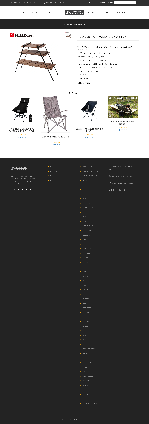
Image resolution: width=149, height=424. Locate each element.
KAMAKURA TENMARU (90, 176)
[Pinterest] (30, 189)
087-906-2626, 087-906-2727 (56, 2)
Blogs (52, 180)
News (52, 176)
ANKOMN (86, 358)
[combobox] (125, 2)
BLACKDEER (87, 267)
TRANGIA (86, 285)
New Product (94, 12)
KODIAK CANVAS (89, 226)
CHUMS (85, 262)
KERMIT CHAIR (88, 208)
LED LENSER (87, 312)
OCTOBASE (87, 235)
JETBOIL (86, 394)
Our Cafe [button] (48, 12)
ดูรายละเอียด (22, 137)
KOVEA (85, 198)
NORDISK (86, 258)
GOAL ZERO (87, 308)
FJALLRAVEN (87, 271)
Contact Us (122, 12)
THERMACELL (87, 344)
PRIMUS (85, 340)
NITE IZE (86, 385)
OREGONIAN (87, 230)
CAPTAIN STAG (88, 371)
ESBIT (85, 390)
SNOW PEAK (87, 180)
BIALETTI (86, 299)
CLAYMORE (86, 221)
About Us (53, 171)
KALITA (85, 367)
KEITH (85, 294)
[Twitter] (14, 189)
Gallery (108, 12)
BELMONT (86, 185)
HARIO (85, 303)
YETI (84, 280)
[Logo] (19, 167)
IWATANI (86, 244)
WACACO (86, 353)
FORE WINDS (87, 248)
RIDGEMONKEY (88, 376)
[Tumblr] (22, 189)
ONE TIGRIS (87, 290)
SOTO (85, 194)
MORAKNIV (86, 321)
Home (23, 12)
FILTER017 (86, 399)
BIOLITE (85, 317)
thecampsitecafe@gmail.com (123, 183)
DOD (84, 189)
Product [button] (35, 12)
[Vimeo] (26, 189)
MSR (84, 335)
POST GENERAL (88, 167)
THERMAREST (87, 331)
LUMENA (86, 239)
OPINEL (85, 326)
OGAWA (85, 212)
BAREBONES (87, 217)
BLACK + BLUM (88, 362)
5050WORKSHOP (89, 349)
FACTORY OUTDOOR (90, 403)
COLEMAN (86, 253)
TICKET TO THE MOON (91, 171)
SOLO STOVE (87, 381)
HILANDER (86, 203)
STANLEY (86, 276)
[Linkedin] (18, 189)
